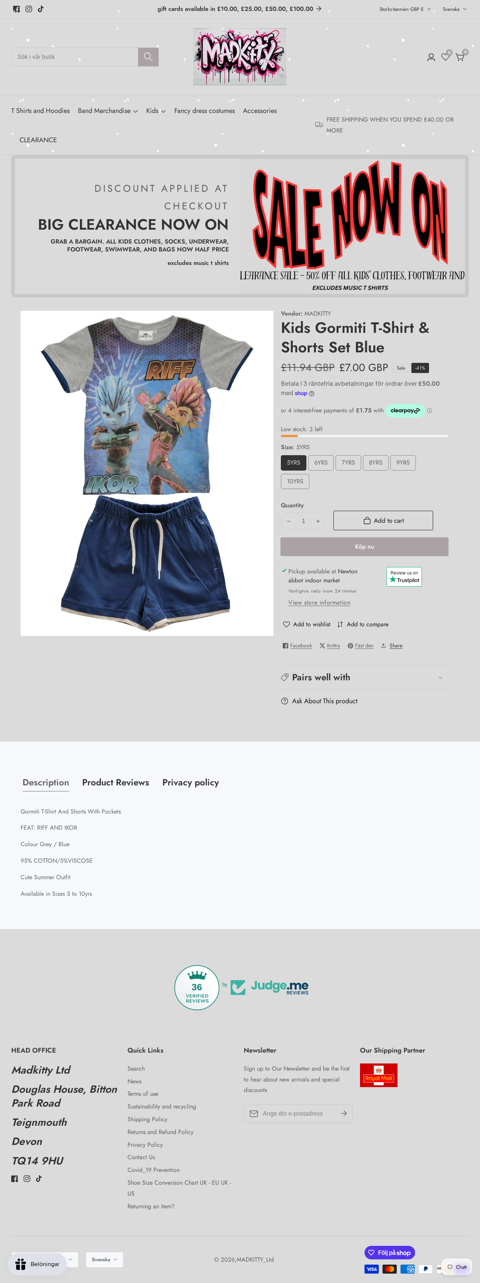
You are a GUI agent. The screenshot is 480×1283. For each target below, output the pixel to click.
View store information (319, 602)
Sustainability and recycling (162, 1106)
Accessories (260, 111)
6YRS (324, 464)
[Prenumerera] (344, 1114)
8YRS (378, 464)
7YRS (351, 464)
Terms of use (143, 1093)
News (134, 1081)
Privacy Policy (145, 1144)
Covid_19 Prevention (154, 1170)
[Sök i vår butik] (148, 57)
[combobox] (85, 57)
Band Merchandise (104, 111)
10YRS (298, 483)
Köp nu (364, 546)
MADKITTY (317, 314)
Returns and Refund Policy (161, 1132)
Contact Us (141, 1157)
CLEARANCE (38, 140)
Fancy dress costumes (204, 111)
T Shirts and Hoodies (40, 111)
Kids (152, 111)
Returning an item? (151, 1206)
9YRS (406, 464)
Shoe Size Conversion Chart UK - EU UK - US (179, 1188)
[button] (364, 677)
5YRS (296, 464)
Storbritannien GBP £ (402, 9)
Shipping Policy (147, 1119)
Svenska (452, 9)
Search (136, 1068)
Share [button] (396, 645)
